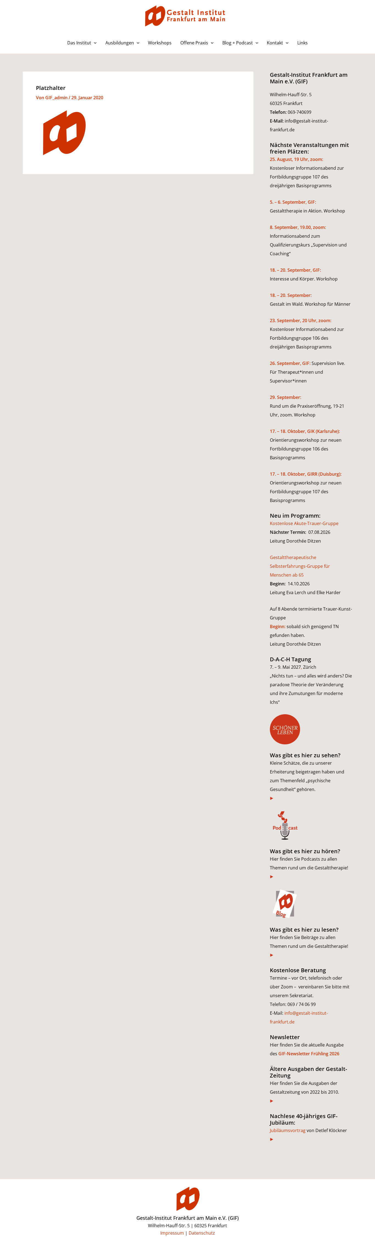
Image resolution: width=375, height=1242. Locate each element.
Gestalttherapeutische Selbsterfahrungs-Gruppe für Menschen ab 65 (300, 566)
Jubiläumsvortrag (288, 1130)
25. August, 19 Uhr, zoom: (296, 159)
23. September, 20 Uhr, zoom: (300, 320)
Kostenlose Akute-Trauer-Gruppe (304, 523)
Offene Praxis (194, 43)
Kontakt (275, 43)
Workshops (160, 43)
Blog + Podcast (237, 43)
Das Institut (79, 43)
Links (302, 43)
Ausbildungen (119, 43)
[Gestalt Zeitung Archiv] (272, 1101)
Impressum (172, 1233)
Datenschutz (202, 1233)
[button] (94, 43)
